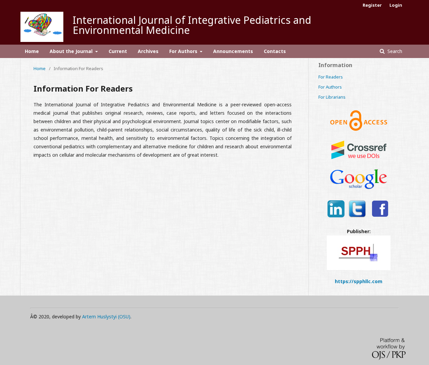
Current (118, 51)
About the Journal (72, 51)
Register (372, 5)
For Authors (184, 51)
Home (32, 51)
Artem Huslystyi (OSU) (106, 316)
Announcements (233, 51)
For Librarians (332, 97)
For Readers (330, 77)
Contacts (275, 51)
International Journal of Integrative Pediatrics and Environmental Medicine (192, 25)
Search (394, 51)
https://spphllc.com (358, 281)
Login (395, 5)
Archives (148, 51)
